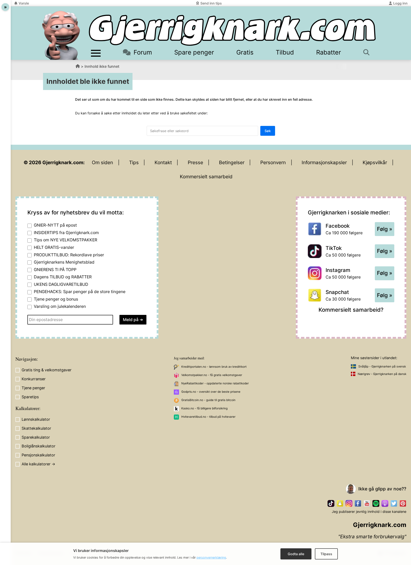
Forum (143, 52)
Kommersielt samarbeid (206, 176)
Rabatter (328, 52)
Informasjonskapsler (324, 162)
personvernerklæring (211, 557)
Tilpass (326, 554)
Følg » (384, 229)
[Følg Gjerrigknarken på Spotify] (375, 503)
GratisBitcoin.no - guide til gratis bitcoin (208, 400)
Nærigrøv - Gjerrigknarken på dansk (382, 374)
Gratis (244, 52)
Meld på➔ (133, 319)
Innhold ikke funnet (102, 66)
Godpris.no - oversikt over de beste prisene (210, 391)
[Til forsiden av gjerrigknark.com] (61, 35)
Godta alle (296, 554)
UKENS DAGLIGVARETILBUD (61, 284)
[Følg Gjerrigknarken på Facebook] (357, 503)
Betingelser (231, 162)
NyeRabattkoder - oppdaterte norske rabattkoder (215, 383)
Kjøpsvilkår (375, 162)
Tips (134, 162)
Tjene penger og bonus (56, 299)
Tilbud (285, 52)
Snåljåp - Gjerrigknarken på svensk (382, 366)
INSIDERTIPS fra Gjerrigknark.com (66, 232)
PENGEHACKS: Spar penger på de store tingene (79, 291)
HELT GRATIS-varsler (54, 247)
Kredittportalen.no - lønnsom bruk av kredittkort (214, 366)
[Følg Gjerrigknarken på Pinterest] (402, 503)
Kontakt (163, 162)
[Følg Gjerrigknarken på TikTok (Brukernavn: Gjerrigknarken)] (331, 503)
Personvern (273, 162)
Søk (268, 131)
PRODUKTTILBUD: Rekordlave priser (69, 254)
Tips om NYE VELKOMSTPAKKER (65, 239)
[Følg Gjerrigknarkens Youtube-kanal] (366, 503)
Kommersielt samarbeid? (351, 309)
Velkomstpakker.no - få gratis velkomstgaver (211, 375)
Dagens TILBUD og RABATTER (63, 276)
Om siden (102, 162)
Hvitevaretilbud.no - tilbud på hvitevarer (208, 416)
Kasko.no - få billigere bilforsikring (204, 408)
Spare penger (194, 52)
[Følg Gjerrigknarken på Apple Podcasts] (384, 503)
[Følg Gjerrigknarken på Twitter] (393, 503)
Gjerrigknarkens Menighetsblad (64, 262)
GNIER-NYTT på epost (55, 225)
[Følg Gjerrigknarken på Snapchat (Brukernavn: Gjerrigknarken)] (340, 503)
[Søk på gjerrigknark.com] (368, 52)
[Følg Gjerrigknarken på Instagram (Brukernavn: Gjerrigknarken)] (348, 503)
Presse (195, 162)
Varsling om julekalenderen (60, 306)
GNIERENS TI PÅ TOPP (55, 269)
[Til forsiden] (232, 30)
